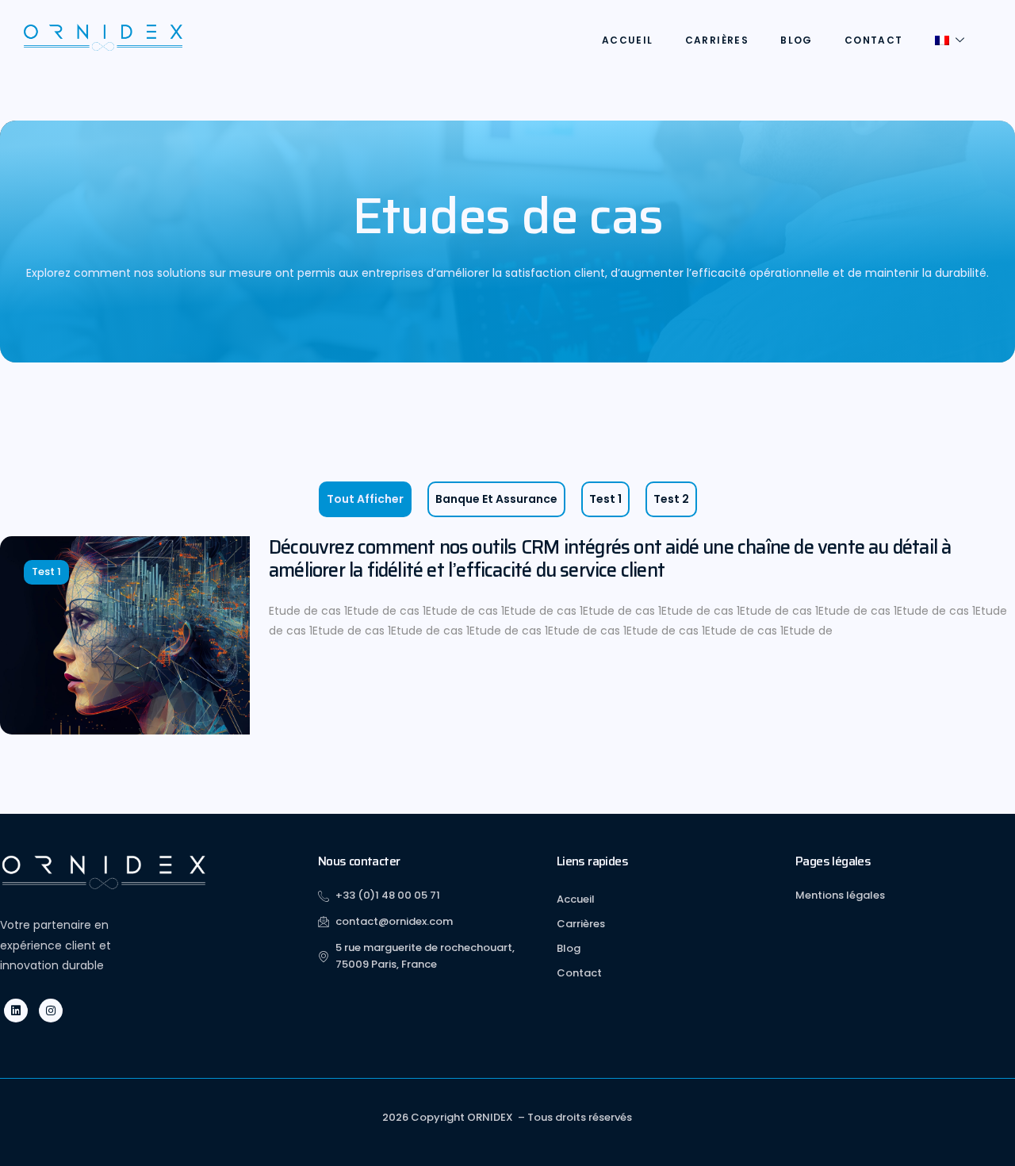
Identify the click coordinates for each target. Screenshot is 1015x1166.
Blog (796, 40)
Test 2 (671, 499)
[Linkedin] (16, 1010)
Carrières (717, 40)
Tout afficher (365, 499)
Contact (874, 40)
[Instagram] (51, 1010)
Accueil (627, 40)
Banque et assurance (496, 499)
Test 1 (605, 499)
